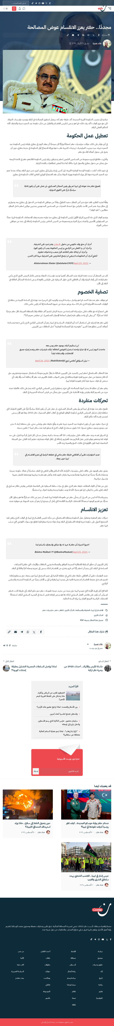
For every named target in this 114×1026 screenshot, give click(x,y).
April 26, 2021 (42, 360)
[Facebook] (50, 3)
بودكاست (47, 978)
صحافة (73, 958)
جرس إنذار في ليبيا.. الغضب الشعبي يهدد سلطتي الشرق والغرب (89, 877)
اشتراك (36, 771)
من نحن (21, 951)
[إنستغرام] (7, 646)
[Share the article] (99, 35)
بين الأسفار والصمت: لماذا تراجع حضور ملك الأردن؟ (57, 706)
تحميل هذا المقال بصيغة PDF (91, 620)
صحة (74, 998)
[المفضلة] (14, 8)
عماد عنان (99, 832)
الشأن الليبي (69, 610)
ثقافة (74, 1004)
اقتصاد (73, 951)
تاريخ (101, 978)
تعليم (101, 991)
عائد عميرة (97, 43)
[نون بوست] (102, 9)
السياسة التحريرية (17, 971)
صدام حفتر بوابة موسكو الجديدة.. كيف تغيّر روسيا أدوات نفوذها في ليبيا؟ (87, 825)
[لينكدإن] (4, 646)
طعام (74, 991)
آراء (102, 971)
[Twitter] (46, 3)
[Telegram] (36, 3)
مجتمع (100, 958)
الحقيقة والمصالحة (82, 610)
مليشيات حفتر (47, 610)
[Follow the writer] (88, 644)
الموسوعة (46, 991)
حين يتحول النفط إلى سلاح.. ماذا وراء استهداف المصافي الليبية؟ (32, 825)
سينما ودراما (71, 984)
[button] (108, 9)
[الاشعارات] (19, 8)
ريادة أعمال (72, 971)
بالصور (47, 998)
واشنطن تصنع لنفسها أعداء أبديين (64, 713)
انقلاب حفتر (59, 610)
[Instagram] (39, 3)
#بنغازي (57, 244)
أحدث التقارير (45, 951)
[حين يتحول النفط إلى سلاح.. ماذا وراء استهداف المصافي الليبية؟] (28, 805)
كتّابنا (22, 958)
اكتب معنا (20, 964)
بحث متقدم (19, 978)
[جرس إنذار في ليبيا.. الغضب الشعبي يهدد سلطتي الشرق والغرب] (86, 857)
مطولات (47, 964)
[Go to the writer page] (107, 645)
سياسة (100, 951)
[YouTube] (43, 3)
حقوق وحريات (98, 964)
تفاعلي (47, 984)
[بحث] (24, 8)
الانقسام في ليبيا (97, 610)
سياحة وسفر (71, 978)
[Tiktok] (32, 3)
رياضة (100, 984)
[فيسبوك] (10, 646)
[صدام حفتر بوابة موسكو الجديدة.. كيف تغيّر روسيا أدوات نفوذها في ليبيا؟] (86, 805)
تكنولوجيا (99, 998)
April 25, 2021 (81, 263)
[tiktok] (91, 939)
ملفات (48, 958)
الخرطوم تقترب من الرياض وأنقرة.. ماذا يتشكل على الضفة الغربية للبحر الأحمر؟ (50, 696)
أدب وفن (73, 964)
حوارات (47, 971)
